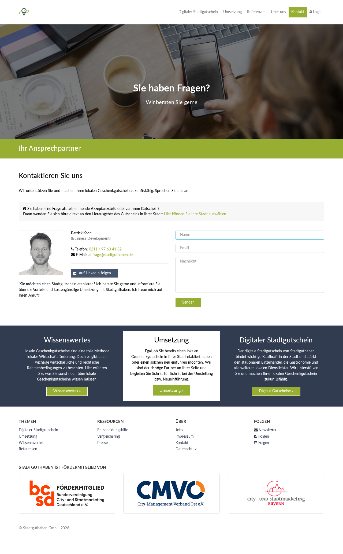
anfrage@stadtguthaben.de (110, 255)
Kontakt (297, 12)
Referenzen (256, 12)
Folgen (263, 436)
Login (317, 12)
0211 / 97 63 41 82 (105, 249)
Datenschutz (186, 449)
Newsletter (268, 430)
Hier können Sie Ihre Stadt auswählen (195, 214)
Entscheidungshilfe (112, 430)
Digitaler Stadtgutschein (198, 12)
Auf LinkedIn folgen (94, 273)
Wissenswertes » (67, 391)
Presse (102, 443)
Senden (188, 302)
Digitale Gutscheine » (276, 391)
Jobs (179, 430)
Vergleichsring (108, 436)
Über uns (278, 12)
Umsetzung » (171, 390)
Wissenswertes (31, 443)
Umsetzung (232, 12)
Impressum (185, 436)
